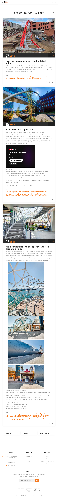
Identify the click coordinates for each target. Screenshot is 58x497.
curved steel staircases (30, 416)
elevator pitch (9, 193)
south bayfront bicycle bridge (41, 77)
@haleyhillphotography (40, 175)
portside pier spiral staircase (36, 418)
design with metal (10, 195)
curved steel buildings (11, 418)
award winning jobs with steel (41, 195)
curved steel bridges (17, 78)
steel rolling (31, 195)
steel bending (16, 193)
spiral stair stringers (41, 416)
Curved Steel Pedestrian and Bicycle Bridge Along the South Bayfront (26, 62)
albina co (29, 193)
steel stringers (15, 414)
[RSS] (39, 490)
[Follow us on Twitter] (18, 490)
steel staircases (47, 418)
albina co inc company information (14, 191)
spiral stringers (20, 418)
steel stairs (26, 418)
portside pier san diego (19, 416)
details (51, 55)
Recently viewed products (47, 461)
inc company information (38, 193)
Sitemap (47, 464)
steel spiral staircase (22, 415)
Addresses (47, 458)
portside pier (22, 414)
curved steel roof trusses (11, 415)
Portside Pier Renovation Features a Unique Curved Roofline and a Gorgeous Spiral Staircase (28, 248)
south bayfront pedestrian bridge (25, 77)
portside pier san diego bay (34, 415)
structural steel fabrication (28, 191)
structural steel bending (41, 191)
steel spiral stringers (43, 414)
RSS (54, 12)
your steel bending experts (35, 78)
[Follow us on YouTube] (27, 490)
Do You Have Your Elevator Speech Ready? (19, 130)
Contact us (29, 456)
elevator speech (23, 193)
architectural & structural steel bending (15, 419)
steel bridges (9, 78)
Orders (47, 456)
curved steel (14, 77)
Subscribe (37, 480)
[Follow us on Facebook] (22, 490)
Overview (29, 458)
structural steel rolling (40, 194)
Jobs (29, 461)
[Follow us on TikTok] (35, 490)
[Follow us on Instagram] (31, 490)
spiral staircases (45, 415)
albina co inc (25, 78)
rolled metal (8, 77)
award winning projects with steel (13, 194)
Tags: (7, 75)
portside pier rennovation (32, 414)
